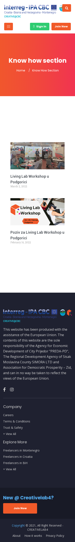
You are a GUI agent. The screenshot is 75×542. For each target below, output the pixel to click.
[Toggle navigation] (8, 26)
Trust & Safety (13, 427)
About (16, 535)
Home (20, 70)
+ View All (9, 434)
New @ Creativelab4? (28, 498)
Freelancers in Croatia (17, 456)
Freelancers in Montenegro (21, 450)
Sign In (41, 26)
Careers (8, 415)
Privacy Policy (55, 535)
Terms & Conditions (16, 421)
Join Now (61, 26)
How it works (33, 535)
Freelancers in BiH (15, 463)
